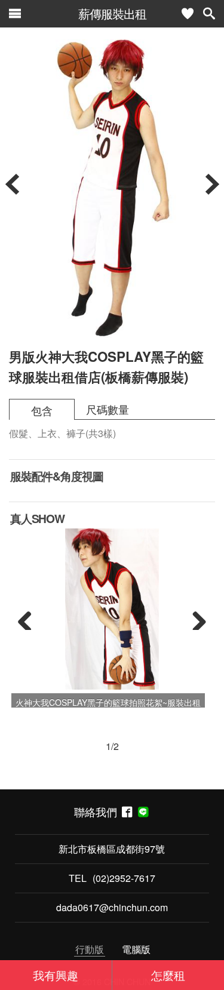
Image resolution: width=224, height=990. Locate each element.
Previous (29, 618)
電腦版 (136, 949)
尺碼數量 (107, 409)
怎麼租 (168, 975)
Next (195, 618)
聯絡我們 (98, 811)
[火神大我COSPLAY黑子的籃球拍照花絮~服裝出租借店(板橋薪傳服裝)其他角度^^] (112, 609)
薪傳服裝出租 (112, 13)
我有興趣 (55, 975)
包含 (42, 410)
